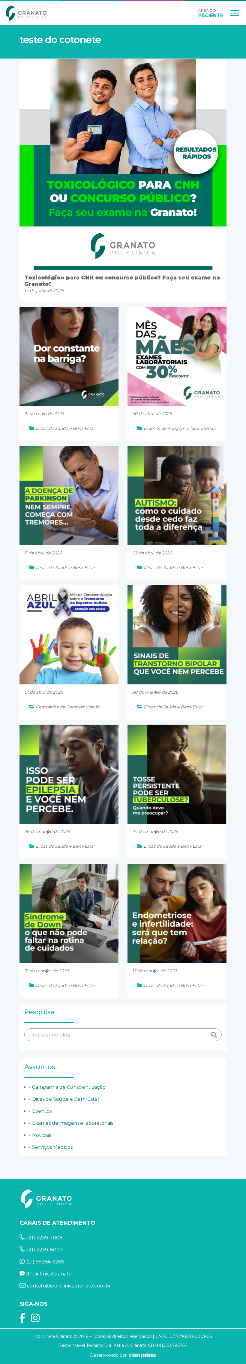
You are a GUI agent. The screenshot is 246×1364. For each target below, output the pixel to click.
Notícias (41, 1135)
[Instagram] (35, 1320)
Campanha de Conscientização (69, 1087)
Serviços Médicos (52, 1147)
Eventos (42, 1111)
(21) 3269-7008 (45, 1238)
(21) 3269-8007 (45, 1250)
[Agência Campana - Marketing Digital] (142, 1355)
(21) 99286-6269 (45, 1262)
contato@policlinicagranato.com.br (69, 1286)
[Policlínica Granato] (26, 13)
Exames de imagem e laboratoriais (72, 1123)
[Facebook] (22, 1320)
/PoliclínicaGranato (49, 1274)
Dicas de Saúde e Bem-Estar (66, 1099)
